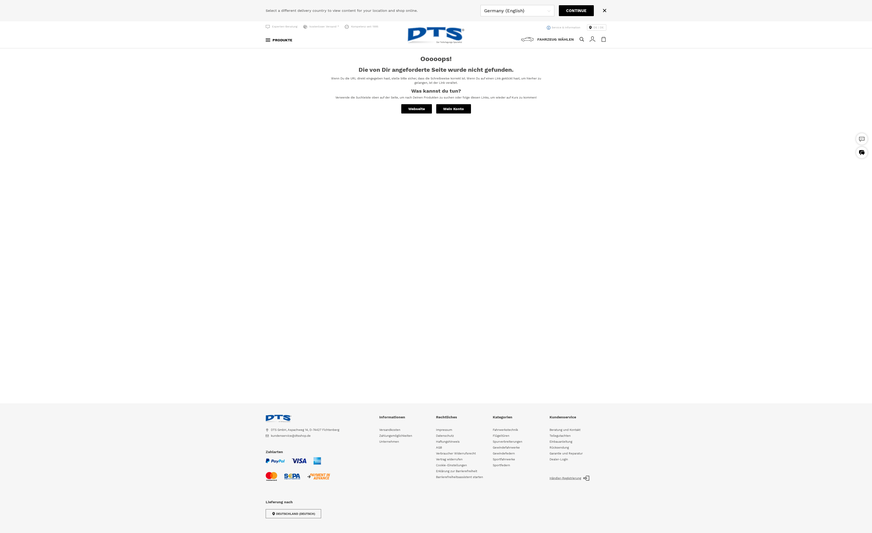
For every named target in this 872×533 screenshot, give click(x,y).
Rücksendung (559, 447)
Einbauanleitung (561, 441)
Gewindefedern (504, 453)
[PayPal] (275, 463)
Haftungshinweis (448, 441)
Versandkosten (389, 430)
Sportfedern (501, 465)
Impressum (444, 430)
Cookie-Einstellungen (451, 465)
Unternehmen (389, 441)
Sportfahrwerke (504, 459)
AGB (439, 447)
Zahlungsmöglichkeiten (395, 435)
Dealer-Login (559, 459)
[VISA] (299, 463)
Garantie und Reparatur (566, 453)
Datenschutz (445, 435)
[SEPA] (292, 479)
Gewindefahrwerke (506, 447)
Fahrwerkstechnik (505, 430)
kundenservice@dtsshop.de (291, 435)
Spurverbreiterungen (507, 441)
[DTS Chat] (861, 139)
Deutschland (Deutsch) (295, 514)
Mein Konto (453, 109)
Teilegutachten (560, 435)
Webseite (416, 109)
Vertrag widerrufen (449, 459)
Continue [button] (576, 10)
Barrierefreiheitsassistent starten (459, 477)
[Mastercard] (271, 479)
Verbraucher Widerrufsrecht (456, 453)
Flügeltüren (501, 435)
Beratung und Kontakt (565, 430)
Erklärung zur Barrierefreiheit (456, 471)
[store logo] (436, 35)
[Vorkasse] (318, 479)
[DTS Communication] (861, 152)
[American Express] (317, 463)
